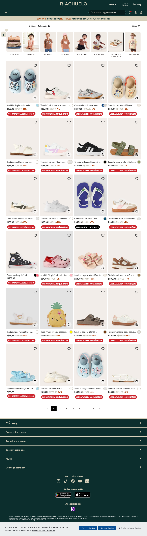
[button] (129, 528)
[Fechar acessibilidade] (6, 30)
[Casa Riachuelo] (125, 4)
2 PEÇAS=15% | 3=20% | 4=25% (87, 227)
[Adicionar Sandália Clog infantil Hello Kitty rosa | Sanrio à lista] (69, 235)
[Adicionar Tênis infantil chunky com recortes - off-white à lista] (69, 348)
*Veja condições (101, 18)
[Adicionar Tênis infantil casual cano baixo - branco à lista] (69, 178)
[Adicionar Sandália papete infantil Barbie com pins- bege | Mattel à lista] (103, 235)
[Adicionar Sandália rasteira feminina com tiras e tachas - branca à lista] (137, 348)
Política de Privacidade (43, 530)
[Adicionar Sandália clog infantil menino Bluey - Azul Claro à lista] (35, 65)
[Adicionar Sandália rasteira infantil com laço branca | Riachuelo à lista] (35, 292)
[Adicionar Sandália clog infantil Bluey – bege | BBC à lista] (137, 65)
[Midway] (137, 4)
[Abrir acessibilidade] (3, 34)
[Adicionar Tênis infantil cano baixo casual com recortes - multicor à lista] (35, 178)
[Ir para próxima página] (99, 408)
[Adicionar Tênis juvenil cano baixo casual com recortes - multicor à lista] (137, 292)
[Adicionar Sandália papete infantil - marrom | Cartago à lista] (103, 292)
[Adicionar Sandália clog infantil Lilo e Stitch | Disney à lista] (103, 348)
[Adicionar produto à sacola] (35, 98)
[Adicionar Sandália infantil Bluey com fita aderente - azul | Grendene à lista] (35, 348)
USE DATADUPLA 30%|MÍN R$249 (21, 114)
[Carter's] (112, 4)
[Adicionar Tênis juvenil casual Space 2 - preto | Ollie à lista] (103, 122)
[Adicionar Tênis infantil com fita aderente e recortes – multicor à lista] (137, 178)
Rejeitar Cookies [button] (107, 528)
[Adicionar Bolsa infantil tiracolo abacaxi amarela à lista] (69, 292)
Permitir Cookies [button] (88, 528)
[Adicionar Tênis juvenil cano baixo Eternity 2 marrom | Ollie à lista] (137, 235)
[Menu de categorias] (6, 12)
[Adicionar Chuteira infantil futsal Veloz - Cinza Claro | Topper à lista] (103, 65)
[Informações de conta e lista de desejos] (135, 12)
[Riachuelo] (73, 4)
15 (93, 408)
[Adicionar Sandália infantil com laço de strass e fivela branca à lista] (35, 122)
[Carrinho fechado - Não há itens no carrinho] (141, 12)
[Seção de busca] (107, 12)
